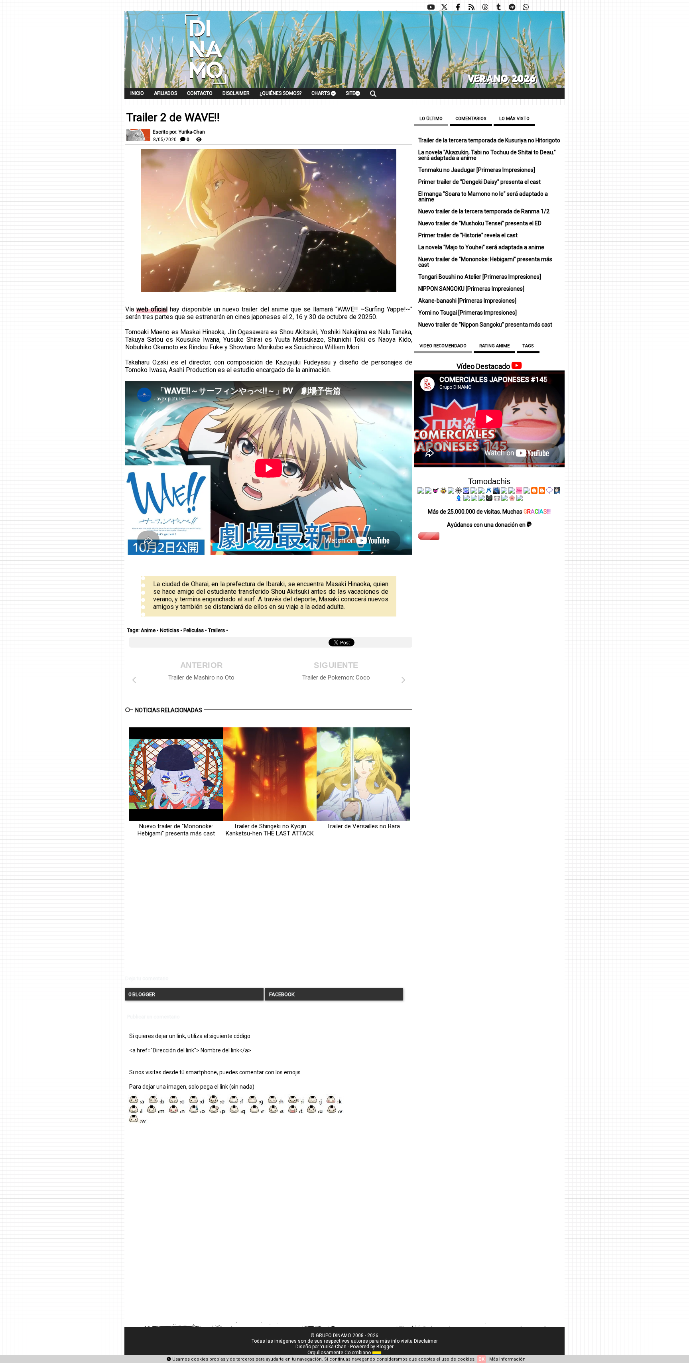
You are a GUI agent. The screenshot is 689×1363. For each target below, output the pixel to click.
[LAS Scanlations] (466, 491)
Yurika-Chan (333, 1346)
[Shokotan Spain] (519, 491)
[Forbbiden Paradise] (473, 491)
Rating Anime (494, 346)
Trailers (216, 630)
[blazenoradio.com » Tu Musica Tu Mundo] (542, 491)
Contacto (200, 93)
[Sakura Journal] (512, 499)
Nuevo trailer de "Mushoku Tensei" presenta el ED (479, 223)
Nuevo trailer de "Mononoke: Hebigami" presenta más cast (176, 830)
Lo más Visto (514, 118)
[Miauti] (436, 491)
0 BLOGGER (141, 994)
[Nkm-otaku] (489, 499)
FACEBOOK (281, 994)
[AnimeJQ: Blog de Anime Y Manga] (519, 499)
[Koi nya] (481, 491)
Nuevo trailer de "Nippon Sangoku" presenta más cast (485, 324)
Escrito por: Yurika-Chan (179, 132)
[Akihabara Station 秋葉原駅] (549, 491)
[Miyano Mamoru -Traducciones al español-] (534, 491)
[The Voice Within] (497, 499)
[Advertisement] (268, 913)
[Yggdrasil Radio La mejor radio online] (428, 491)
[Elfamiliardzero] (557, 491)
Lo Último (431, 118)
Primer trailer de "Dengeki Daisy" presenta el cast (479, 182)
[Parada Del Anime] (496, 491)
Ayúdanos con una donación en (487, 525)
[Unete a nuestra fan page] (458, 7)
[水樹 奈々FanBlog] (458, 491)
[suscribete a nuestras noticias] (471, 7)
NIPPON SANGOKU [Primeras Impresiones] (471, 289)
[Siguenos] (485, 7)
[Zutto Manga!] (504, 491)
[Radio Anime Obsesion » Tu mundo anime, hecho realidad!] (489, 491)
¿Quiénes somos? (280, 93)
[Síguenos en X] (444, 7)
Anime (148, 630)
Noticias (169, 630)
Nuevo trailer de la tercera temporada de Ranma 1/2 (483, 211)
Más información (507, 1359)
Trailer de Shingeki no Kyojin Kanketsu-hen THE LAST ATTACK (270, 830)
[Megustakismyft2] (459, 499)
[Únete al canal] (512, 7)
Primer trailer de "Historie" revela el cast (468, 235)
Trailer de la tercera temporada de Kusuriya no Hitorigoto (489, 140)
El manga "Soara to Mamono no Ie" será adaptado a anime (483, 197)
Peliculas (193, 630)
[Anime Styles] (511, 491)
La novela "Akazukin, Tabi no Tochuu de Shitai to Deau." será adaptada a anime (487, 155)
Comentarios (470, 118)
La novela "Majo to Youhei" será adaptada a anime (481, 247)
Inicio (137, 93)
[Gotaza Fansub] (466, 499)
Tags (528, 346)
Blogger (385, 1346)
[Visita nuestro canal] (431, 7)
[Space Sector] (474, 499)
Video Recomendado (443, 346)
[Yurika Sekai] (527, 491)
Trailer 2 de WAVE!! (173, 117)
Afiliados (165, 93)
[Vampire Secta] (451, 491)
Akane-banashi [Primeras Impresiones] (467, 300)
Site (350, 93)
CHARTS (321, 93)
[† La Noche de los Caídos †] (420, 491)
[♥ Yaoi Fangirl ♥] (443, 491)
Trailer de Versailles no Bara (363, 826)
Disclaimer (236, 93)
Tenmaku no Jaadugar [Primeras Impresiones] (476, 170)
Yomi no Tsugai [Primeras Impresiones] (467, 312)
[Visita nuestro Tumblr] (498, 7)
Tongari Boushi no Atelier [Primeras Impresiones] (479, 277)
